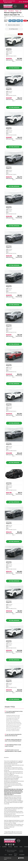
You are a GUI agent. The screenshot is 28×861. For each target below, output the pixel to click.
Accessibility (21, 854)
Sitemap (10, 854)
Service (16, 846)
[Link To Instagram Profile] (13, 844)
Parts (21, 846)
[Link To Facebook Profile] (6, 844)
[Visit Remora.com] (21, 858)
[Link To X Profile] (8, 844)
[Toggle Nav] (26, 6)
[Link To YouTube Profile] (11, 844)
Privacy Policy (15, 854)
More (13, 61)
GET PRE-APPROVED (14, 68)
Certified (4, 846)
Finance (10, 846)
